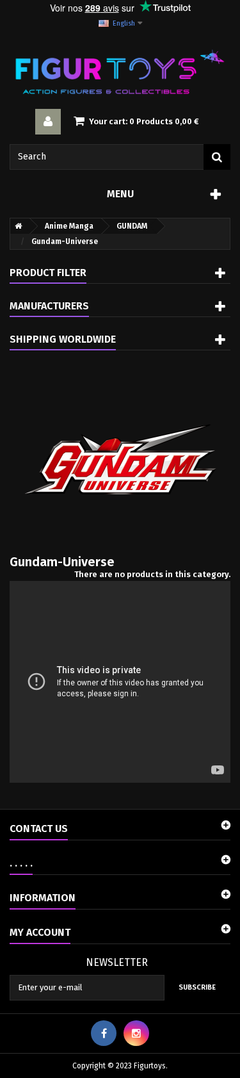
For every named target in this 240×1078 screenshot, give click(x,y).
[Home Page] (16, 226)
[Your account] (48, 122)
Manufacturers (49, 306)
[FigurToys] (120, 72)
